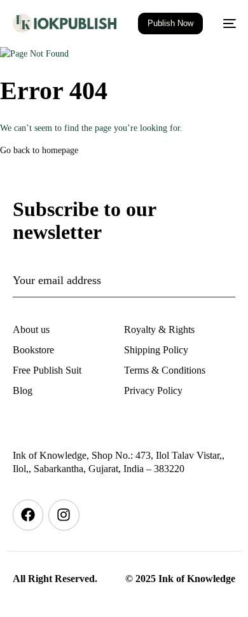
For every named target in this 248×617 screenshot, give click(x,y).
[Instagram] (63, 514)
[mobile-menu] (226, 23)
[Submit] (195, 281)
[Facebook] (28, 514)
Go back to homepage (39, 150)
